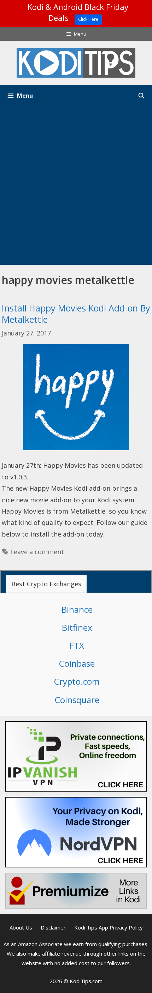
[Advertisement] (76, 185)
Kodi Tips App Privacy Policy (108, 927)
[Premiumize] (76, 891)
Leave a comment (37, 551)
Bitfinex (77, 627)
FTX (77, 645)
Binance (77, 609)
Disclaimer (53, 927)
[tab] (46, 584)
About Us (21, 927)
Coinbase (77, 663)
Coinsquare (77, 700)
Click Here (88, 19)
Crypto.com (77, 681)
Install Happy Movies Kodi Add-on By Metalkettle (76, 314)
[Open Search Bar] (141, 95)
